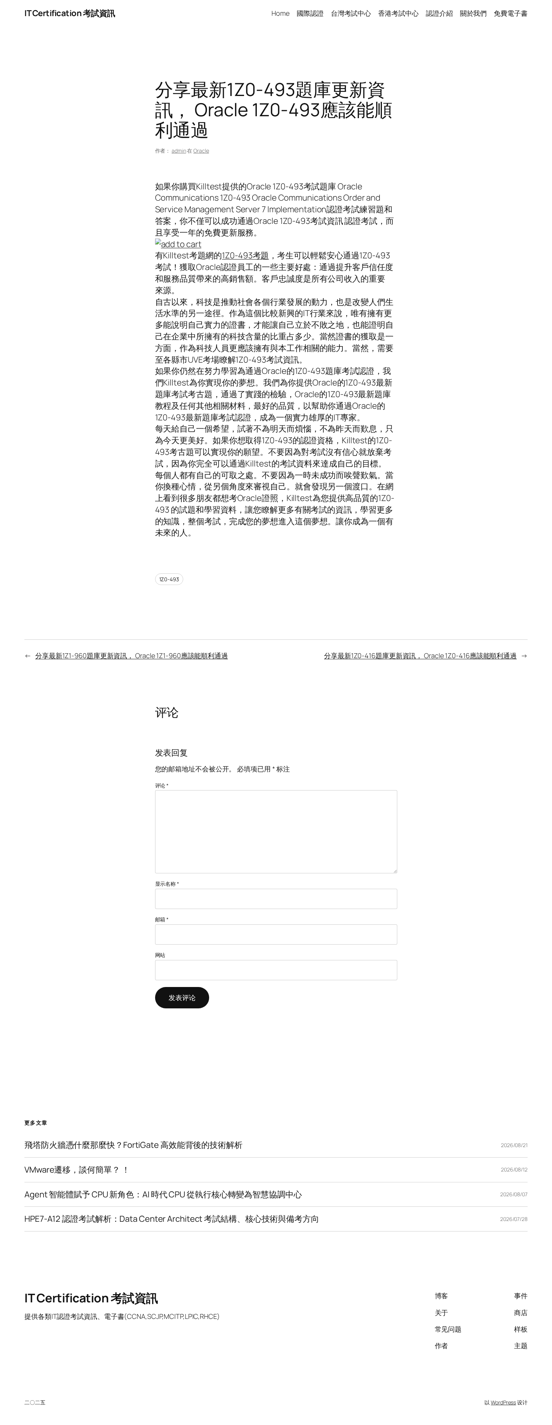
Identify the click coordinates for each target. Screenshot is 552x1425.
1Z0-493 (169, 579)
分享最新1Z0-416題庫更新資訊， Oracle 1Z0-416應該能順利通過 (420, 655)
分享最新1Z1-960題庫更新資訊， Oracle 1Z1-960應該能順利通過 (131, 655)
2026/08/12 (514, 1169)
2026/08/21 (514, 1145)
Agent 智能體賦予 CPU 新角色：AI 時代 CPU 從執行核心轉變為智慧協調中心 (163, 1194)
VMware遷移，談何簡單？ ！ (77, 1169)
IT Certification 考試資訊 (69, 13)
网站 (160, 954)
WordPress (503, 1402)
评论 (162, 785)
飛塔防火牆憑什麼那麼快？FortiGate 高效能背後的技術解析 (133, 1145)
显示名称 (167, 883)
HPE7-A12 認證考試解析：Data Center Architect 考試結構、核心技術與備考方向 (171, 1219)
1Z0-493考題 (245, 255)
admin (179, 150)
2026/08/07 (514, 1194)
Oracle (201, 150)
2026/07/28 (514, 1218)
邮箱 (162, 919)
